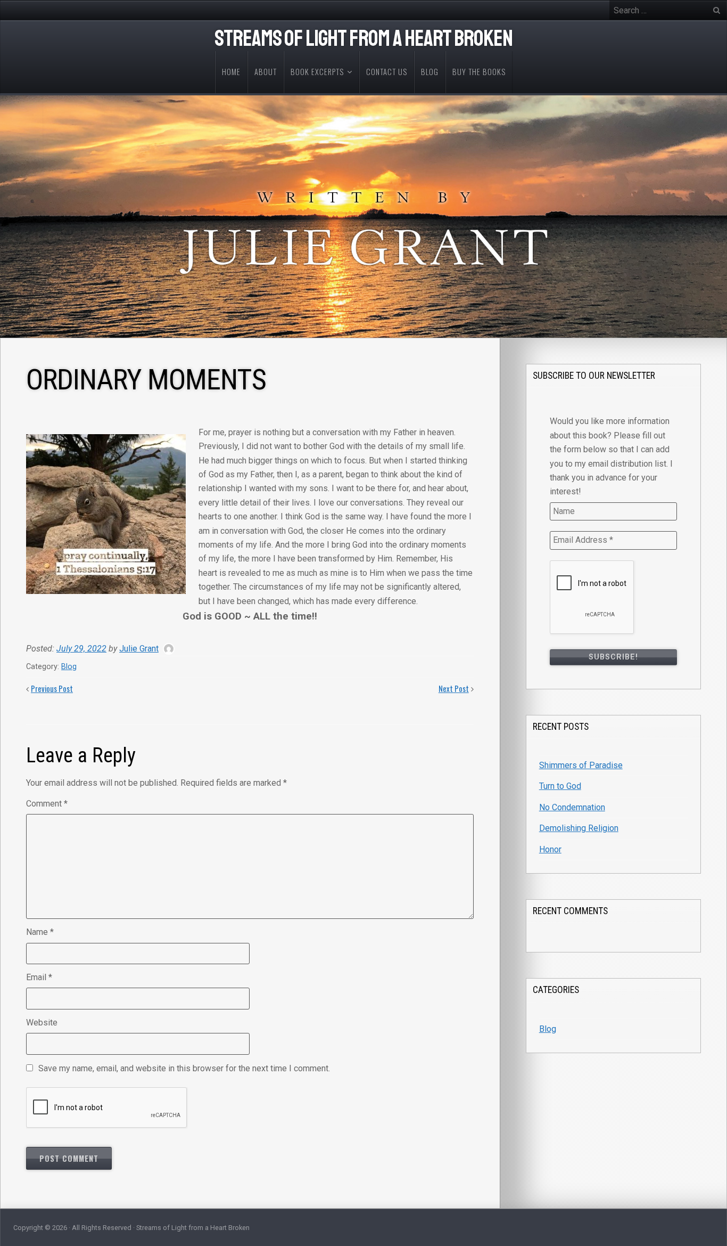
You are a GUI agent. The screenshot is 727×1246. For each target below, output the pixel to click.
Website (41, 1022)
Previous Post (52, 688)
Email (39, 977)
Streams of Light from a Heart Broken (363, 39)
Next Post (454, 688)
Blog (69, 666)
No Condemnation (572, 807)
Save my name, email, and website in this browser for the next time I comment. (184, 1068)
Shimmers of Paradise (581, 765)
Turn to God (560, 786)
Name (40, 932)
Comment (47, 804)
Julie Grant (139, 649)
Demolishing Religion (578, 828)
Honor (550, 849)
